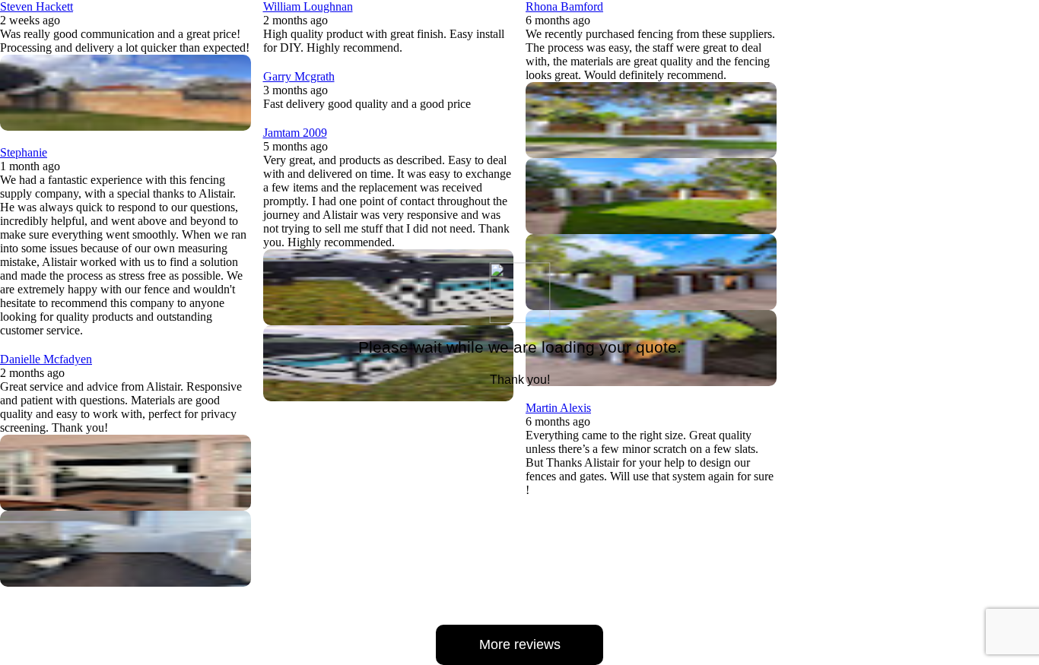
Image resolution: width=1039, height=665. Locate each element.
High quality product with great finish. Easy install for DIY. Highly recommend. (383, 40)
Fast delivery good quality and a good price (367, 103)
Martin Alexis (558, 407)
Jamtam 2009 (295, 132)
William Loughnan (308, 6)
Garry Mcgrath (299, 76)
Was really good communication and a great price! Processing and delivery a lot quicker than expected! (124, 40)
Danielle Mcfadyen (46, 359)
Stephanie (23, 152)
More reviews (520, 644)
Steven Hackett (36, 6)
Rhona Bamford (564, 6)
